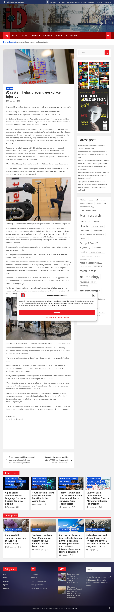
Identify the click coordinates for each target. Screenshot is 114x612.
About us (62, 2)
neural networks (11, 478)
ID (19, 101)
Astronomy (36, 529)
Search (107, 52)
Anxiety (103, 200)
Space (58, 35)
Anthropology (65, 529)
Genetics (97, 247)
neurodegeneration (39, 478)
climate (84, 226)
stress (98, 316)
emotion (93, 239)
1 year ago (11, 101)
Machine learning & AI (91, 262)
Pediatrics (101, 299)
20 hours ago (11, 547)
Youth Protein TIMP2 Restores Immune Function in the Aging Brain (43, 496)
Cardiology (96, 221)
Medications (98, 267)
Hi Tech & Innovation (86, 256)
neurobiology (89, 277)
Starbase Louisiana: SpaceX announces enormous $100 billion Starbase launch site (92, 154)
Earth (23, 35)
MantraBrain (72, 609)
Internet (97, 256)
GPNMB (97, 481)
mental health (88, 271)
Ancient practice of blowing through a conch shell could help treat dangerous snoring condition (22, 460)
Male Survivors (65, 481)
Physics (46, 35)
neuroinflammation (39, 481)
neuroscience (90, 291)
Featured (10, 88)
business (85, 221)
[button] (94, 295)
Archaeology (10, 529)
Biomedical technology (87, 207)
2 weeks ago (38, 504)
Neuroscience (21, 481)
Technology (71, 35)
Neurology (84, 286)
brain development (88, 210)
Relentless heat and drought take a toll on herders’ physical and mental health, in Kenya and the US (93, 175)
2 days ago (11, 507)
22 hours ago (38, 550)
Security (101, 312)
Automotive (101, 203)
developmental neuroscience (92, 234)
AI (97, 200)
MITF (102, 481)
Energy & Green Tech (90, 243)
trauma (62, 487)
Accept (57, 312)
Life (13, 35)
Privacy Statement (63, 317)
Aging (91, 200)
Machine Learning (85, 259)
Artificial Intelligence (86, 203)
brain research (90, 215)
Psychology (10, 484)
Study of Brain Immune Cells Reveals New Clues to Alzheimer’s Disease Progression (98, 498)
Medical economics (85, 267)
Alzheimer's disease (93, 478)
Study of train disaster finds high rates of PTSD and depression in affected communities (56, 460)
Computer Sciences (97, 226)
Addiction (83, 200)
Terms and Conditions (104, 2)
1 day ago (64, 555)
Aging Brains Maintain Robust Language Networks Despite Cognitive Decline (15, 498)
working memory (11, 487)
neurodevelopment (88, 282)
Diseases (83, 238)
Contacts (53, 2)
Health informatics (97, 252)
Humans (34, 35)
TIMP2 (35, 487)
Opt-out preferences (50, 317)
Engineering (85, 247)
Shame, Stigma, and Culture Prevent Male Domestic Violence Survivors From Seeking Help (70, 498)
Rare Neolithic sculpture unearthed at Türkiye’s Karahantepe (15, 539)
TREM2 (89, 487)
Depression (97, 230)
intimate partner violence (68, 478)
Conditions (84, 230)
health (83, 251)
